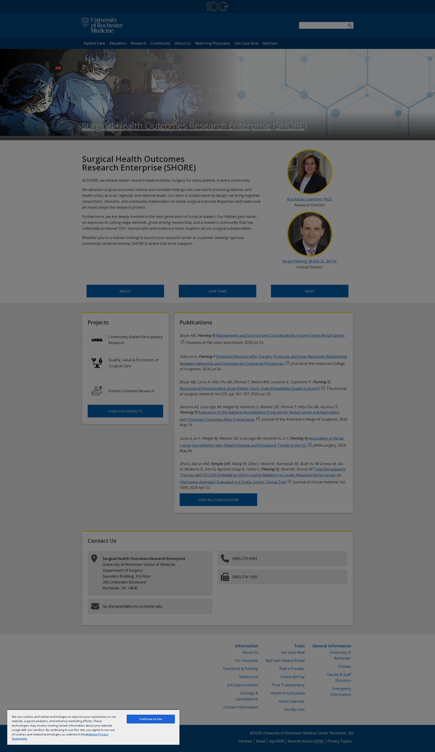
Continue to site (150, 719)
